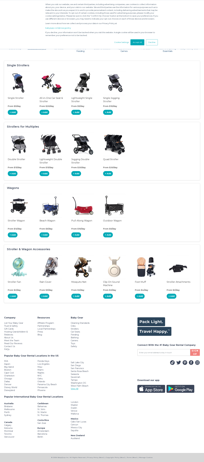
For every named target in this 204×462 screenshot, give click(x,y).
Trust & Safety (11, 326)
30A (6, 361)
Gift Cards (9, 329)
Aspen (7, 364)
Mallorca (75, 414)
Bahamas (42, 406)
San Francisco (77, 368)
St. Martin (42, 412)
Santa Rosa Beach (80, 371)
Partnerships (43, 326)
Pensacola (42, 387)
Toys (73, 343)
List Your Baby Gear (13, 323)
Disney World (10, 387)
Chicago (8, 378)
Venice (74, 411)
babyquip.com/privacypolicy (58, 28)
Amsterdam (43, 431)
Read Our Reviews (13, 343)
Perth (7, 412)
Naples (40, 373)
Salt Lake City (77, 362)
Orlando (41, 381)
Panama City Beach (47, 384)
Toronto (8, 434)
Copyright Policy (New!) (115, 457)
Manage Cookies (146, 457)
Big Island (9, 367)
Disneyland (9, 390)
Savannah (75, 377)
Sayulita (74, 430)
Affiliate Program (45, 323)
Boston (7, 370)
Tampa (74, 380)
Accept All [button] (137, 42)
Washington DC (78, 383)
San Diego (76, 365)
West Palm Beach (79, 386)
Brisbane (8, 406)
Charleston (9, 375)
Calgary (7, 425)
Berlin (40, 437)
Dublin (74, 408)
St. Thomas (42, 415)
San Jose (41, 423)
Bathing (75, 337)
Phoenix (41, 390)
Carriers (74, 340)
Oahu (40, 378)
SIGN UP (195, 352)
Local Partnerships (46, 329)
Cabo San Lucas (78, 421)
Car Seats (75, 332)
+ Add (13, 112)
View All (74, 389)
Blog (39, 334)
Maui (39, 367)
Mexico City (76, 427)
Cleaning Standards (80, 323)
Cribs (73, 326)
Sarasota (75, 374)
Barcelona (42, 434)
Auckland (75, 438)
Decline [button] (151, 42)
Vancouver (9, 437)
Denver (7, 384)
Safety (74, 346)
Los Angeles (43, 364)
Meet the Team (11, 340)
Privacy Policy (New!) (95, 457)
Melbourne (9, 409)
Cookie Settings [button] (121, 42)
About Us (8, 337)
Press (40, 332)
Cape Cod (9, 373)
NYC (39, 375)
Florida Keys (43, 361)
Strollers (75, 329)
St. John (41, 409)
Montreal (8, 431)
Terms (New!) (132, 457)
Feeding (75, 334)
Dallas (7, 381)
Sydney (7, 415)
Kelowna (8, 428)
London (74, 402)
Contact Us (9, 346)
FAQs (6, 349)
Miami (40, 370)
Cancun (74, 424)
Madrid (74, 405)
